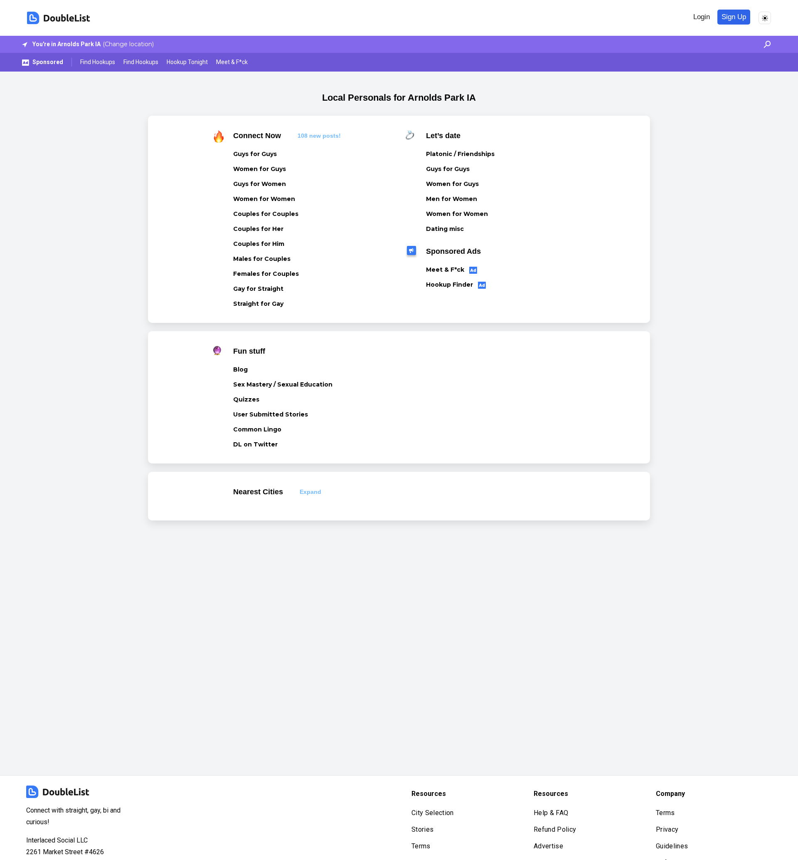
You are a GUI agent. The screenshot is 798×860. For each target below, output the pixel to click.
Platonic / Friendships (460, 154)
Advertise (548, 846)
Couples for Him (258, 244)
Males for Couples (262, 259)
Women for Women (264, 199)
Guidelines (672, 846)
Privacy (667, 829)
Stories (422, 829)
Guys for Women (259, 184)
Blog (240, 369)
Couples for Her (258, 229)
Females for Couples (266, 274)
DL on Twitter (255, 444)
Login (701, 17)
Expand (310, 491)
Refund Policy (555, 829)
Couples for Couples (265, 214)
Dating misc (445, 229)
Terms (421, 846)
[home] (58, 18)
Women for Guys (259, 169)
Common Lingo (257, 429)
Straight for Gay (258, 303)
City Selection (432, 813)
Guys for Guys (255, 154)
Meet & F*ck (232, 62)
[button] (765, 44)
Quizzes (246, 399)
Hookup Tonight (187, 62)
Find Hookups (97, 62)
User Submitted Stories (270, 414)
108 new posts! (319, 135)
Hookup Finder (450, 284)
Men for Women (451, 199)
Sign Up (734, 17)
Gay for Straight (258, 288)
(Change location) (128, 44)
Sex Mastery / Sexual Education (282, 384)
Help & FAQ (551, 813)
